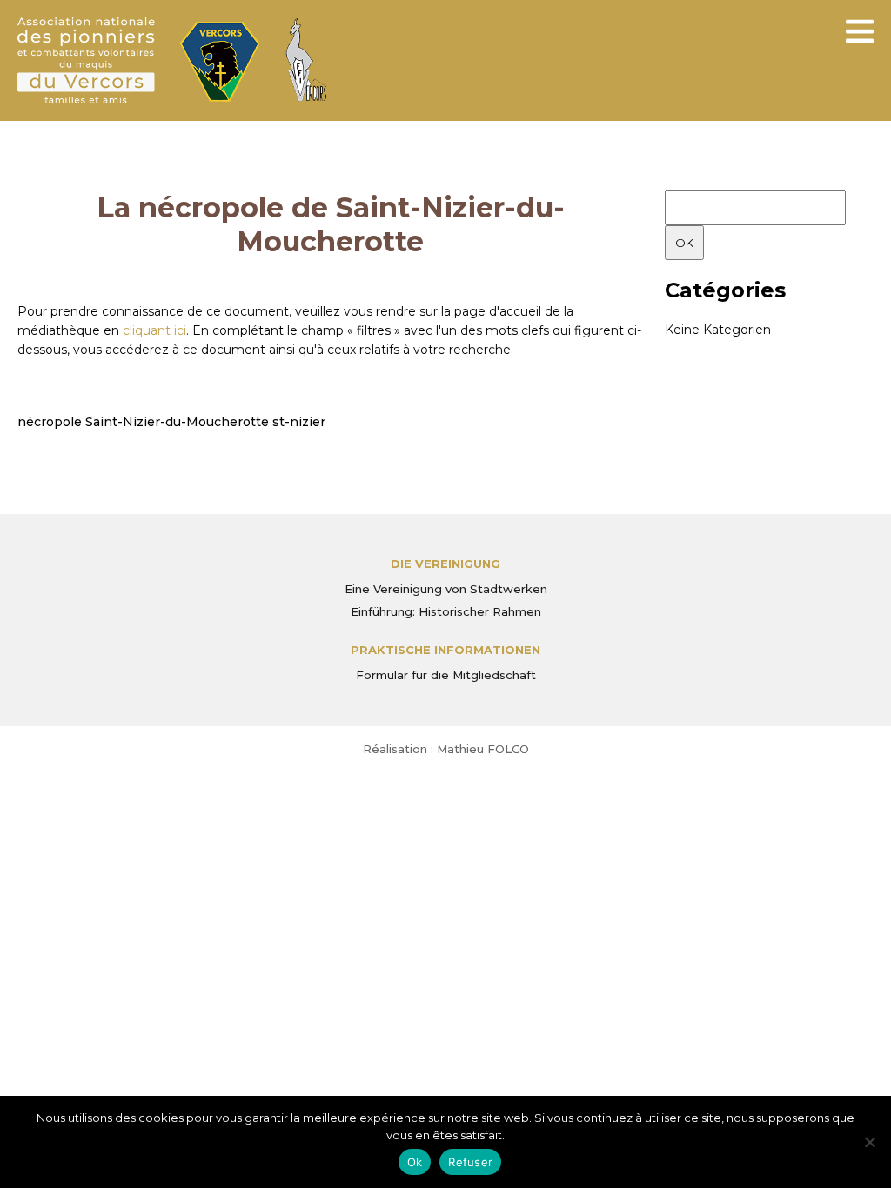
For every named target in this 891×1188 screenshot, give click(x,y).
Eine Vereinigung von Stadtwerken (446, 589)
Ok (415, 1162)
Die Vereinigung (445, 564)
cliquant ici (154, 330)
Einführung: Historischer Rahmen (446, 611)
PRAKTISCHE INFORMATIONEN (445, 650)
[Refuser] (869, 1142)
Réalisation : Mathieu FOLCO (446, 749)
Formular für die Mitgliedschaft (446, 675)
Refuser (470, 1162)
